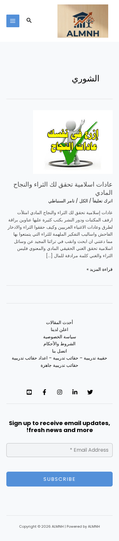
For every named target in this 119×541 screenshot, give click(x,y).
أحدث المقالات (59, 323)
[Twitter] (90, 392)
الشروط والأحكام (59, 344)
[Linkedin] (75, 392)
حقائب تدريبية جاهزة (59, 365)
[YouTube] (29, 392)
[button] (28, 20)
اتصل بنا (59, 351)
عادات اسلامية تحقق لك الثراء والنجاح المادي (63, 188)
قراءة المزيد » (100, 269)
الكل (83, 201)
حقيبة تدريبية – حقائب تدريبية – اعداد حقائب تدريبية (59, 358)
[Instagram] (60, 392)
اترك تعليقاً (103, 201)
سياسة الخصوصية (59, 337)
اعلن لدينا (59, 330)
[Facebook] (44, 392)
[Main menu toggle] (12, 21)
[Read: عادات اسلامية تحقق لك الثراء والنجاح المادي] (73, 142)
